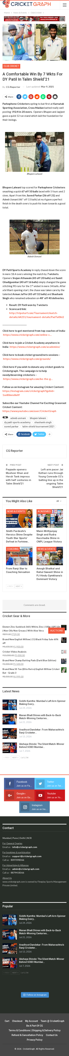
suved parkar (11, 426)
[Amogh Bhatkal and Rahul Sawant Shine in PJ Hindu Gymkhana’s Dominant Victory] (50, 556)
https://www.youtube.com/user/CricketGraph (29, 410)
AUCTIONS (56, 630)
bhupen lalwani (38, 418)
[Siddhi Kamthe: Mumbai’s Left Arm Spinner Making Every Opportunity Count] (10, 705)
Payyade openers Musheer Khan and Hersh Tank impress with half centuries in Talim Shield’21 (18, 476)
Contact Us (52, 1035)
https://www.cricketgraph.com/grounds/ (27, 358)
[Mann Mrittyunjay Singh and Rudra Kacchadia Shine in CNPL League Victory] (50, 518)
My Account (31, 1021)
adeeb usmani (18, 418)
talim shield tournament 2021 (38, 426)
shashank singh (43, 422)
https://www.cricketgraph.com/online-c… (27, 334)
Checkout (17, 1021)
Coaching (13, 549)
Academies (44, 511)
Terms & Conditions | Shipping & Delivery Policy (34, 1030)
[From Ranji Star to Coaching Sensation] (19, 556)
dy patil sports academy (17, 422)
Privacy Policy (34, 1039)
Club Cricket (11, 66)
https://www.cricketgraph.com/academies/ (35, 346)
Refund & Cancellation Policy (27, 1035)
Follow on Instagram (37, 994)
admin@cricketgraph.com (25, 869)
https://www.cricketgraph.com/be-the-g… (28, 378)
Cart (7, 1021)
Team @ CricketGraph (52, 1021)
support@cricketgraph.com (26, 856)
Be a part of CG (34, 1025)
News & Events (16, 511)
